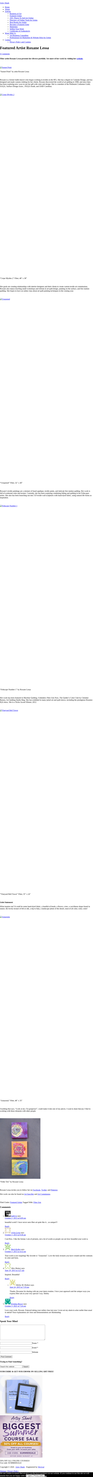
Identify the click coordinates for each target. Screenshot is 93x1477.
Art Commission (44, 1194)
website (80, 59)
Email (34, 1348)
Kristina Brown (17, 1304)
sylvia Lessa (15, 1233)
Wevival (41, 1467)
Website (35, 1352)
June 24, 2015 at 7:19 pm (19, 1287)
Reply (7, 1226)
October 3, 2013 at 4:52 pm (15, 1252)
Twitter (44, 1190)
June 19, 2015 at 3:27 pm (14, 1270)
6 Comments (5, 54)
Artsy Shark (4, 3)
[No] (46, 1476)
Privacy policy (39, 1476)
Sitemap (3, 1471)
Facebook (36, 1190)
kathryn (14, 1216)
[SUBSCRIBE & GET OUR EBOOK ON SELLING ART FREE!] (21, 1415)
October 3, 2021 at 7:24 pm (15, 1306)
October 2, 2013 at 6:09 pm (15, 1218)
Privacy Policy (13, 1471)
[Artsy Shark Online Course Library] (21, 1457)
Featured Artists (16, 1202)
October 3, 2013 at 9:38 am (15, 1235)
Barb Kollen (16, 1249)
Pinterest (54, 1190)
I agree (29, 1476)
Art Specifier (29, 1194)
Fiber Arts (37, 1202)
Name (34, 1343)
